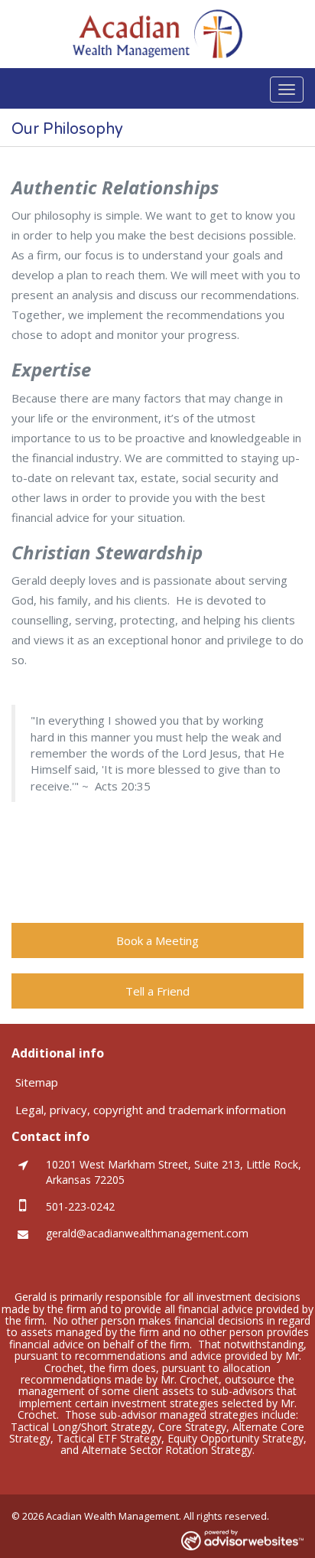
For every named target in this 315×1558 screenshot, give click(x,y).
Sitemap (36, 1082)
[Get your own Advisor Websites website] (242, 1540)
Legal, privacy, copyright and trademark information (150, 1109)
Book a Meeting (157, 940)
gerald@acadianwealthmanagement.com (147, 1233)
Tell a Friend (157, 991)
